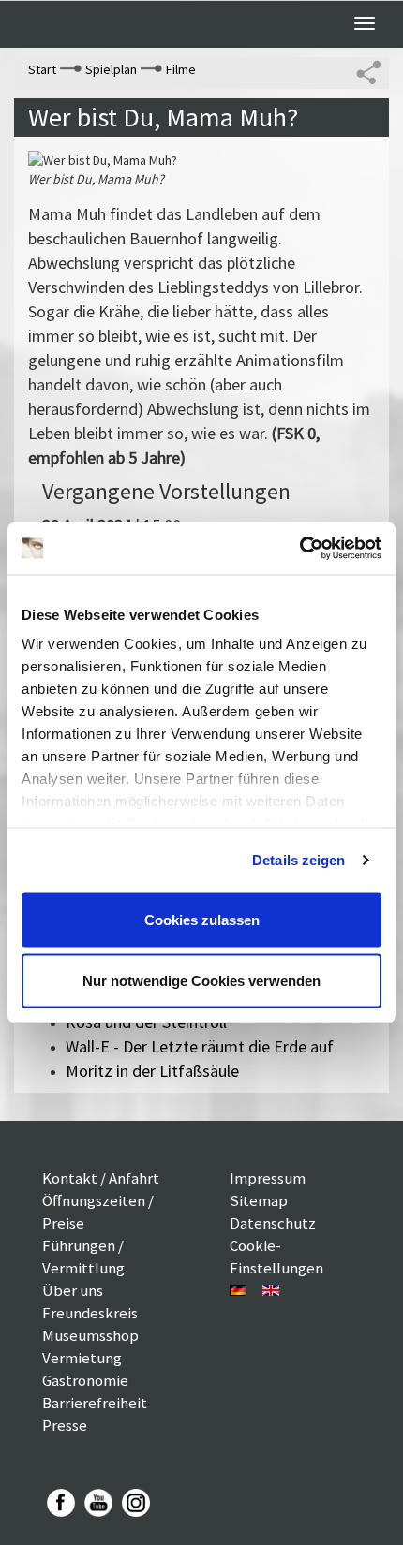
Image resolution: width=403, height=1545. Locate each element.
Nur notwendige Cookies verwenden (201, 981)
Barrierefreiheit (94, 1402)
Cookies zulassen (202, 919)
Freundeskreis (90, 1312)
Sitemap (259, 1200)
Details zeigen (298, 860)
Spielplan (111, 69)
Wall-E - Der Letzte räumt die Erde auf (200, 1046)
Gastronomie (85, 1380)
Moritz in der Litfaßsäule (152, 1071)
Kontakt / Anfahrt (100, 1178)
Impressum (268, 1178)
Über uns (72, 1290)
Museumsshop (90, 1335)
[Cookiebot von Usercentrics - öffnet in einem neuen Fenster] (299, 549)
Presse (64, 1425)
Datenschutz (273, 1223)
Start (42, 69)
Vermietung (82, 1357)
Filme (181, 69)
